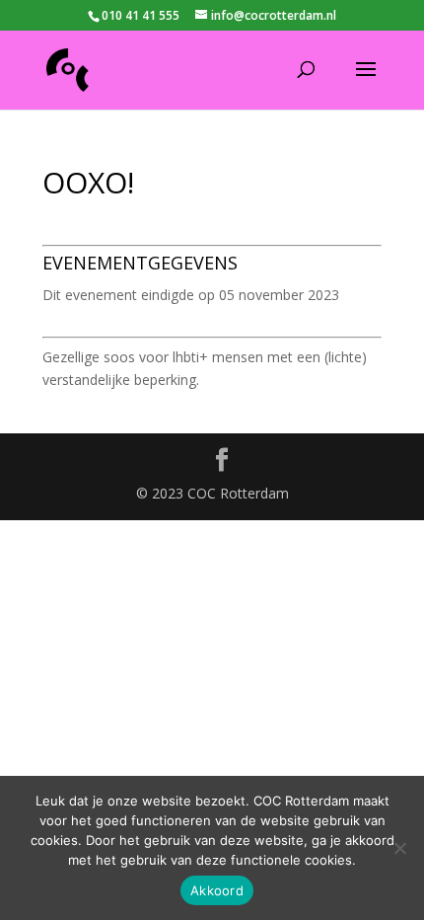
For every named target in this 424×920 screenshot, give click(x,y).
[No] (399, 848)
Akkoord (217, 890)
